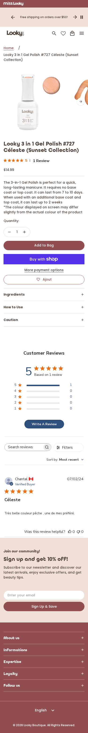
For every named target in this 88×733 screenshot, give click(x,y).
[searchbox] (24, 447)
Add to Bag (44, 245)
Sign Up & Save (44, 606)
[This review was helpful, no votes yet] (69, 531)
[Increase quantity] (24, 232)
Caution (11, 319)
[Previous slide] (13, 17)
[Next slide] (75, 17)
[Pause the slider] (81, 17)
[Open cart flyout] (72, 33)
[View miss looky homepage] (13, 4)
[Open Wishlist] (63, 33)
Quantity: (11, 220)
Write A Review (44, 424)
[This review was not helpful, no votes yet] (78, 531)
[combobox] (65, 459)
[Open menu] (81, 33)
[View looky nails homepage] (16, 33)
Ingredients (14, 294)
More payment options (44, 270)
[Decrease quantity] (9, 232)
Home (9, 48)
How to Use (13, 307)
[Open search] (54, 33)
